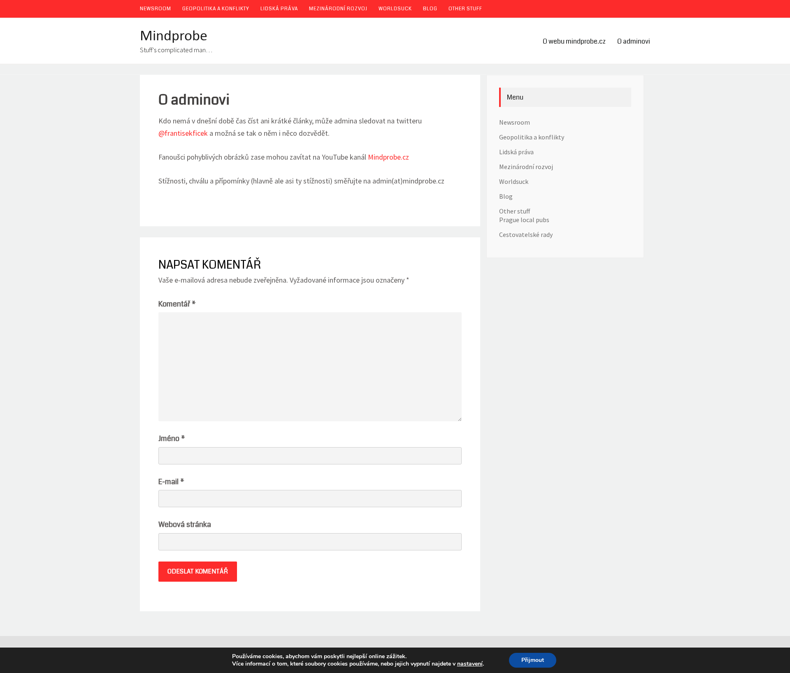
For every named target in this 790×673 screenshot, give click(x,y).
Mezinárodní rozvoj (338, 8)
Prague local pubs (524, 220)
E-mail (171, 481)
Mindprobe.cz (388, 157)
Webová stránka (184, 524)
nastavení (470, 664)
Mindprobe (173, 36)
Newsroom (155, 8)
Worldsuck (395, 8)
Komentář (177, 304)
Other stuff (465, 8)
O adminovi (633, 41)
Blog (430, 8)
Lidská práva (279, 8)
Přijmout (532, 660)
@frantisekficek (183, 133)
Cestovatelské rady (526, 234)
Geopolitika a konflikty (215, 8)
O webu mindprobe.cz (574, 41)
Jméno (171, 438)
